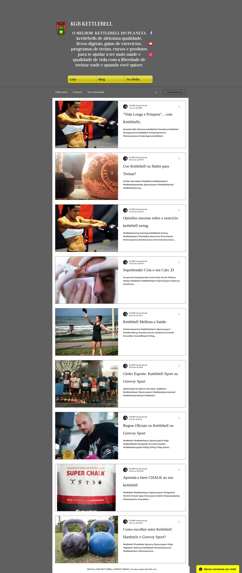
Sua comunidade (96, 92)
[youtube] (151, 44)
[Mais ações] (180, 106)
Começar (77, 92)
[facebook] (151, 33)
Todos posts (61, 92)
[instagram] (151, 55)
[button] (156, 92)
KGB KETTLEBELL (92, 24)
